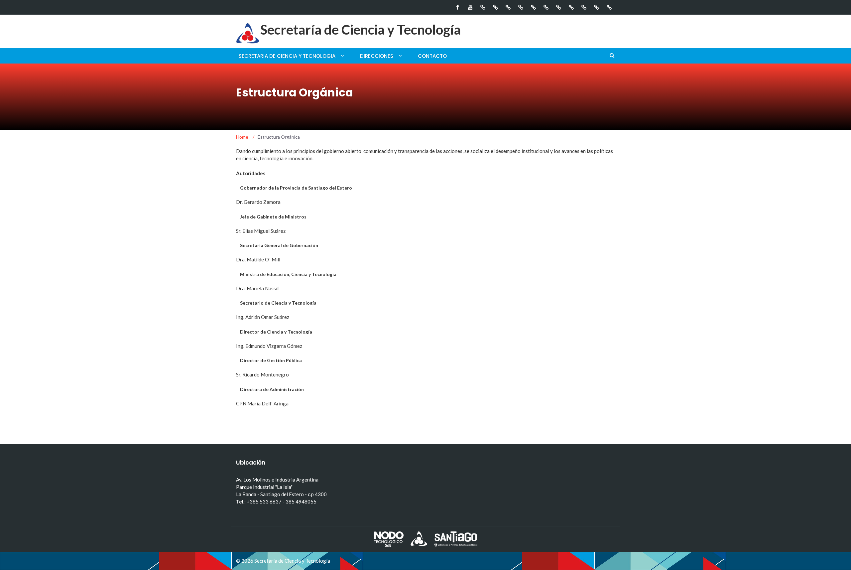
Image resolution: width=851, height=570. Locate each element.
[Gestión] (483, 7)
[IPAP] (546, 7)
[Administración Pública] (609, 7)
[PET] (596, 7)
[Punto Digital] (521, 7)
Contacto (432, 56)
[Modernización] (558, 7)
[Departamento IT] (571, 7)
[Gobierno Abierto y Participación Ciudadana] (533, 7)
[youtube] (470, 7)
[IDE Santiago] (584, 7)
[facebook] (457, 7)
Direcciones (376, 56)
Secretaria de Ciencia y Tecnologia (287, 56)
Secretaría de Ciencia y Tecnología (360, 30)
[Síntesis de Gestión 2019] (495, 7)
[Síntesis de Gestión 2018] (508, 7)
